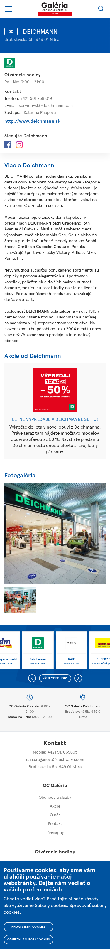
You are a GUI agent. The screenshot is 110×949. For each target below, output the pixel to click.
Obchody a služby (55, 797)
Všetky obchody (55, 678)
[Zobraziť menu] (9, 9)
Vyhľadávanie (101, 8)
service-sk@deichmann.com (46, 105)
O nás (55, 814)
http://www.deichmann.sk (32, 121)
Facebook (7, 144)
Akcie (55, 806)
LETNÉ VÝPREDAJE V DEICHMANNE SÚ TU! (55, 419)
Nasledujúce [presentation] (78, 678)
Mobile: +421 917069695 (55, 752)
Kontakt (55, 823)
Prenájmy (55, 832)
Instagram (19, 144)
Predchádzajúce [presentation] (32, 678)
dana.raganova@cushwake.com (55, 759)
